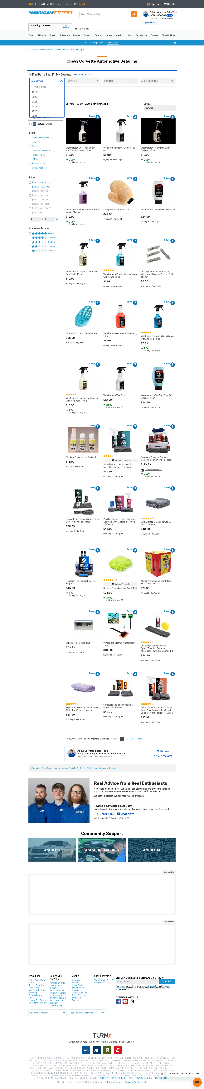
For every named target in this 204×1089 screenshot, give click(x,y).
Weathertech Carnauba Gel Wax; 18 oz (158, 211)
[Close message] (175, 43)
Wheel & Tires (168, 35)
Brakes (53, 35)
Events (31, 983)
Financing (32, 993)
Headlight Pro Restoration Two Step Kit (81, 582)
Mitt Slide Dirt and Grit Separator (81, 333)
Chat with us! (56, 995)
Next (140, 739)
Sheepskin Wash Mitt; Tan (116, 209)
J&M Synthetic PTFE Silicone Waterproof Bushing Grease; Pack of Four (157, 274)
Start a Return (56, 985)
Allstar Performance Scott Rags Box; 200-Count (156, 582)
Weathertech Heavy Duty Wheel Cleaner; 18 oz (156, 149)
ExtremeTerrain (117, 1041)
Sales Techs (77, 998)
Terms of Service (133, 1082)
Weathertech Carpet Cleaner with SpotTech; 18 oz (82, 273)
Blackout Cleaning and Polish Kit (81, 457)
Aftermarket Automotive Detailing (102, 768)
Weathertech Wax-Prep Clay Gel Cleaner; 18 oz (156, 396)
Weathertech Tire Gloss (114, 395)
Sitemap (103, 1078)
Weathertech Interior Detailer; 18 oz (119, 149)
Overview (76, 980)
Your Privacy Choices (141, 1078)
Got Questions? (57, 990)
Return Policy (55, 988)
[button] (150, 23)
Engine (76, 35)
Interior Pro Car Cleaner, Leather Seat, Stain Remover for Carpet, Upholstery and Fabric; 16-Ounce (157, 710)
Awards (75, 983)
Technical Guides (35, 995)
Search (134, 14)
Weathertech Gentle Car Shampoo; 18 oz (120, 334)
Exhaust (87, 35)
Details (82, 4)
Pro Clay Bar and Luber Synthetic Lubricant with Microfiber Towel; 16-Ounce (119, 522)
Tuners (154, 35)
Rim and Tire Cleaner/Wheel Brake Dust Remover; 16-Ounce (82, 520)
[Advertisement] (102, 894)
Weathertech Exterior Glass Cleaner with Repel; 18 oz (120, 275)
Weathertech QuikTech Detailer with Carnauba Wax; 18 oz (81, 149)
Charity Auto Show (80, 993)
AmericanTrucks (97, 1041)
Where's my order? (58, 983)
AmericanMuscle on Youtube (125, 1001)
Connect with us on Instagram (131, 1001)
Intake (109, 35)
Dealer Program (79, 995)
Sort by (147, 104)
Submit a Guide (78, 988)
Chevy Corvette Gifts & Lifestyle (70, 49)
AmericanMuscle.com (50, 13)
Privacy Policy (152, 986)
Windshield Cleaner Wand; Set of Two (119, 644)
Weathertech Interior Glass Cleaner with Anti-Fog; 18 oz (158, 337)
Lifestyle (42, 35)
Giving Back (77, 985)
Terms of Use (56, 1005)
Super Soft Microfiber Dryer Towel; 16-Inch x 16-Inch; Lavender (83, 709)
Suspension (142, 35)
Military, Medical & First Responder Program (58, 1000)
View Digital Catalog (37, 1003)
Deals (32, 35)
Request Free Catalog (37, 1000)
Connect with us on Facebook (118, 1001)
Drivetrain (65, 35)
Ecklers (131, 1041)
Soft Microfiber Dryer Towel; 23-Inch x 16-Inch (156, 523)
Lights (129, 35)
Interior (119, 35)
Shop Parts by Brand (37, 990)
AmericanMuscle (78, 1041)
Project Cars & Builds (37, 980)
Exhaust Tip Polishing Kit (78, 643)
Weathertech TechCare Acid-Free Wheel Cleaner (82, 211)
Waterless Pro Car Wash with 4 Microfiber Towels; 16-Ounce (118, 465)
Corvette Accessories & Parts (41, 49)
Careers (75, 990)
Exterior (98, 35)
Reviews (75, 1000)
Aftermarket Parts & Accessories (45, 768)
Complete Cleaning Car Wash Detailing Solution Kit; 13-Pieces (156, 458)
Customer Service (58, 993)
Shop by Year (34, 988)
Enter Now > (112, 43)
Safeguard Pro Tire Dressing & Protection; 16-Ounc (118, 706)
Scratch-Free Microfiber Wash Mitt (120, 588)
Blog (30, 998)
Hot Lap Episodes (36, 985)
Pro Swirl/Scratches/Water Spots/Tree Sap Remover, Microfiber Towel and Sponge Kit (157, 648)
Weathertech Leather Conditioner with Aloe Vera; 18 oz (82, 399)
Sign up (166, 981)
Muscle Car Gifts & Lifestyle (74, 768)
